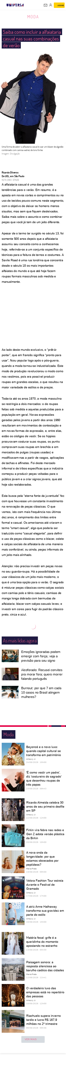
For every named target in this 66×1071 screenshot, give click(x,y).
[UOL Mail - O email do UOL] (45, 5)
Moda (33, 16)
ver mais (31, 1039)
